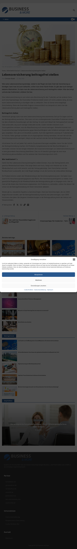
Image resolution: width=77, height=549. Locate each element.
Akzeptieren (38, 274)
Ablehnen (38, 280)
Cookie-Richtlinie (28, 290)
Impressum (50, 290)
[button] (74, 259)
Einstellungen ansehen (38, 286)
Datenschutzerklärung (40, 290)
